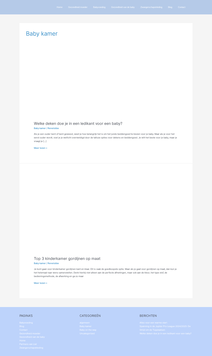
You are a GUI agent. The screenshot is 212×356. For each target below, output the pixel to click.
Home (59, 7)
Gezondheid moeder (77, 7)
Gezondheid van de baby (123, 7)
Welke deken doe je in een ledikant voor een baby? (78, 123)
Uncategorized (87, 333)
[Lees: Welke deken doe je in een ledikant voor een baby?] (80, 86)
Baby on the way (88, 329)
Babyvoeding (99, 7)
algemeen (85, 322)
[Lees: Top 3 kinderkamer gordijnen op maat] (80, 213)
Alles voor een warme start (153, 322)
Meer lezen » (40, 147)
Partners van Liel (28, 344)
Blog (170, 7)
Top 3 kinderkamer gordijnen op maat (67, 258)
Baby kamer (40, 128)
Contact (181, 7)
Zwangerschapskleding (151, 7)
